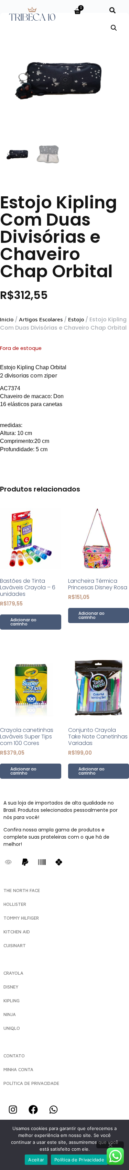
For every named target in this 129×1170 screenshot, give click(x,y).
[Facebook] (33, 1109)
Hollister (14, 904)
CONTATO (14, 1055)
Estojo (76, 319)
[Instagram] (12, 1109)
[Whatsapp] (53, 1109)
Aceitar (36, 1159)
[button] (112, 10)
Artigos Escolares (41, 319)
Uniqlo (11, 1028)
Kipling (11, 1000)
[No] (110, 1144)
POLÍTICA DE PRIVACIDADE (31, 1083)
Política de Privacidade (79, 1159)
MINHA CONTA (18, 1069)
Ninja (9, 1014)
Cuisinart (14, 945)
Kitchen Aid (16, 931)
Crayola (13, 973)
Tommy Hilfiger (21, 918)
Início (6, 319)
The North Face (21, 890)
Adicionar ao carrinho (23, 622)
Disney (10, 987)
